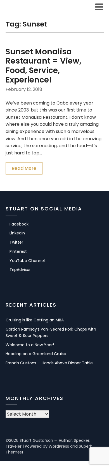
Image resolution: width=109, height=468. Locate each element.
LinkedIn (17, 233)
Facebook (19, 224)
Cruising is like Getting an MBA (35, 320)
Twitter (16, 242)
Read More (24, 168)
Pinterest (18, 251)
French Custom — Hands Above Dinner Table (49, 363)
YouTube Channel (27, 260)
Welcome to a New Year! (30, 345)
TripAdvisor (20, 269)
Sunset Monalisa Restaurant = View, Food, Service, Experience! (43, 65)
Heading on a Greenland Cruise (36, 354)
